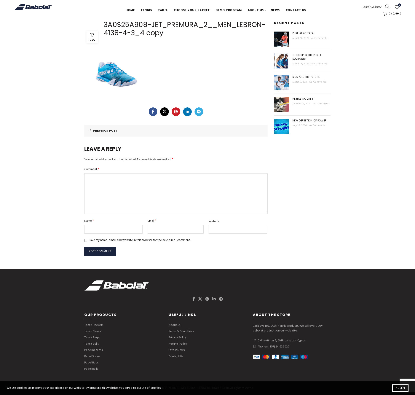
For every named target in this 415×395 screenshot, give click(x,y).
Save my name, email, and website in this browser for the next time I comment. (139, 240)
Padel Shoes (92, 356)
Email (152, 221)
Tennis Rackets (93, 325)
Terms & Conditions (181, 331)
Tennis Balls (91, 343)
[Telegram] (199, 111)
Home (130, 10)
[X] (164, 111)
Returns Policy (178, 343)
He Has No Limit (302, 98)
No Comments (318, 38)
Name (89, 221)
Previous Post (105, 130)
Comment (91, 169)
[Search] (387, 6)
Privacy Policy (178, 337)
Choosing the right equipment (306, 57)
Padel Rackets (93, 350)
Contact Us (296, 10)
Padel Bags (91, 362)
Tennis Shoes (92, 331)
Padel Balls (91, 368)
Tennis (146, 10)
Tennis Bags (91, 337)
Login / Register (371, 7)
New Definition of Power (309, 120)
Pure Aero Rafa (303, 33)
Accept (400, 388)
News (275, 10)
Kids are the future (306, 77)
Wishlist (399, 5)
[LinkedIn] (187, 111)
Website (214, 221)
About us (256, 10)
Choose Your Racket (192, 10)
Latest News (177, 350)
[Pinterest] (176, 111)
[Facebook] (153, 111)
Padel (163, 10)
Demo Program (229, 10)
